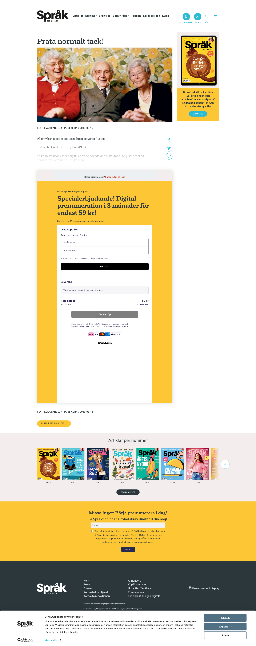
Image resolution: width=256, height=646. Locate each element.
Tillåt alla (225, 618)
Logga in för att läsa (115, 177)
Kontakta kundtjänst (96, 592)
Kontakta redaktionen (97, 596)
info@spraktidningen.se (132, 609)
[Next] (225, 464)
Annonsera (134, 580)
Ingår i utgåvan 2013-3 (54, 423)
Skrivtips (105, 15)
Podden (136, 15)
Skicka (128, 549)
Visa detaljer (51, 640)
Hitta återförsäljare (139, 588)
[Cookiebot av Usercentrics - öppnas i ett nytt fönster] (25, 640)
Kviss (165, 15)
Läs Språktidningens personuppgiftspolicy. (134, 542)
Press (87, 584)
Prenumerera (136, 592)
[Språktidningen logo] (52, 588)
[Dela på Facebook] (169, 140)
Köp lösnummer (137, 584)
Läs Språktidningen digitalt (144, 596)
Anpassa (223, 626)
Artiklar (78, 15)
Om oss (88, 588)
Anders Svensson (118, 604)
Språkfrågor (121, 15)
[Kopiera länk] (169, 156)
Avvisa (225, 635)
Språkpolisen (151, 15)
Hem (86, 580)
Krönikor (91, 15)
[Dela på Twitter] (169, 148)
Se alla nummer (128, 492)
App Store (198, 114)
